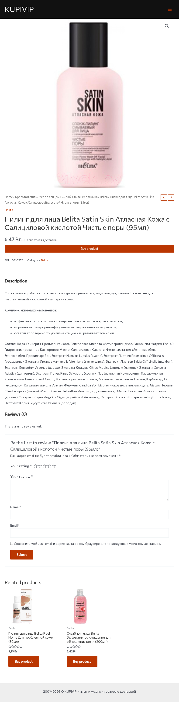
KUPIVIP (19, 9)
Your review (21, 476)
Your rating (21, 465)
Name (15, 507)
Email (15, 525)
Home (9, 197)
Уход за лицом (49, 197)
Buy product (89, 248)
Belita (104, 197)
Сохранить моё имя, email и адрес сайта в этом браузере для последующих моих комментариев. (87, 544)
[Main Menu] (169, 9)
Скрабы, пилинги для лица (80, 197)
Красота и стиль (26, 197)
